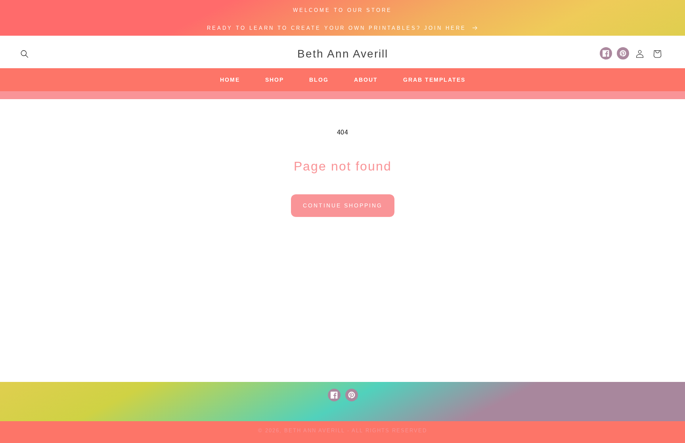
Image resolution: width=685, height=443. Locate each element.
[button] (24, 54)
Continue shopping (343, 205)
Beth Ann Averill (314, 430)
